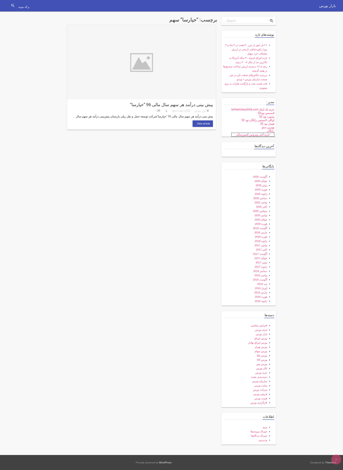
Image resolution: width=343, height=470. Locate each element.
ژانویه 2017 (261, 266)
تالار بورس (261, 368)
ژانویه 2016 (261, 301)
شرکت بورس (260, 389)
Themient (330, 462)
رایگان (270, 130)
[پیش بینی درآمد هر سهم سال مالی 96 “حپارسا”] (141, 61)
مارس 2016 (260, 292)
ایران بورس (261, 329)
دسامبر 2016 (260, 271)
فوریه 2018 (261, 236)
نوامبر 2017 (261, 245)
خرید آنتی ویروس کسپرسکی (253, 134)
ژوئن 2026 (261, 185)
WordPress (165, 462)
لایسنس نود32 (266, 113)
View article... (202, 123)
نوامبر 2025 (261, 202)
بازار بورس (327, 6)
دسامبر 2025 (260, 198)
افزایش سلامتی (259, 325)
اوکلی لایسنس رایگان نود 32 (257, 120)
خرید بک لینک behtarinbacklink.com (252, 109)
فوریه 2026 (261, 189)
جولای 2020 (261, 219)
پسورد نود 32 (266, 116)
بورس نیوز (261, 364)
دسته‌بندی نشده (259, 376)
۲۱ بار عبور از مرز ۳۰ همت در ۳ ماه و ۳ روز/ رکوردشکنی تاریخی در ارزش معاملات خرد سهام (246, 49)
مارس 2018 (260, 232)
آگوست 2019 (260, 228)
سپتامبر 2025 (260, 211)
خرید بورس (261, 372)
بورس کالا (262, 359)
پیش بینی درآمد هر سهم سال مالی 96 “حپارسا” (171, 104)
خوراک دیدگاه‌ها (259, 435)
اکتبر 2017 (261, 249)
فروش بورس (260, 394)
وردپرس (263, 440)
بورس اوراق (260, 338)
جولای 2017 (261, 258)
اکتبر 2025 (261, 206)
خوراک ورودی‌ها (259, 431)
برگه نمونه (23, 7)
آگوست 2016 (260, 279)
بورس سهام (261, 351)
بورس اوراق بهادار (257, 342)
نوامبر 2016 (261, 275)
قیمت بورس (260, 398)
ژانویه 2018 (261, 241)
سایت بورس (260, 385)
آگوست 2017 (260, 253)
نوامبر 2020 (261, 215)
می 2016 (262, 283)
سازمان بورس (259, 381)
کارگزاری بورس (258, 402)
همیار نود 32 (267, 123)
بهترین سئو (268, 127)
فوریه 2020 (261, 223)
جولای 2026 (261, 181)
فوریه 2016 (261, 296)
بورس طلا (262, 355)
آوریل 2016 (261, 288)
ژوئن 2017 (261, 262)
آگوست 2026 (260, 176)
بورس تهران (261, 346)
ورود (264, 427)
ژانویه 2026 (261, 193)
